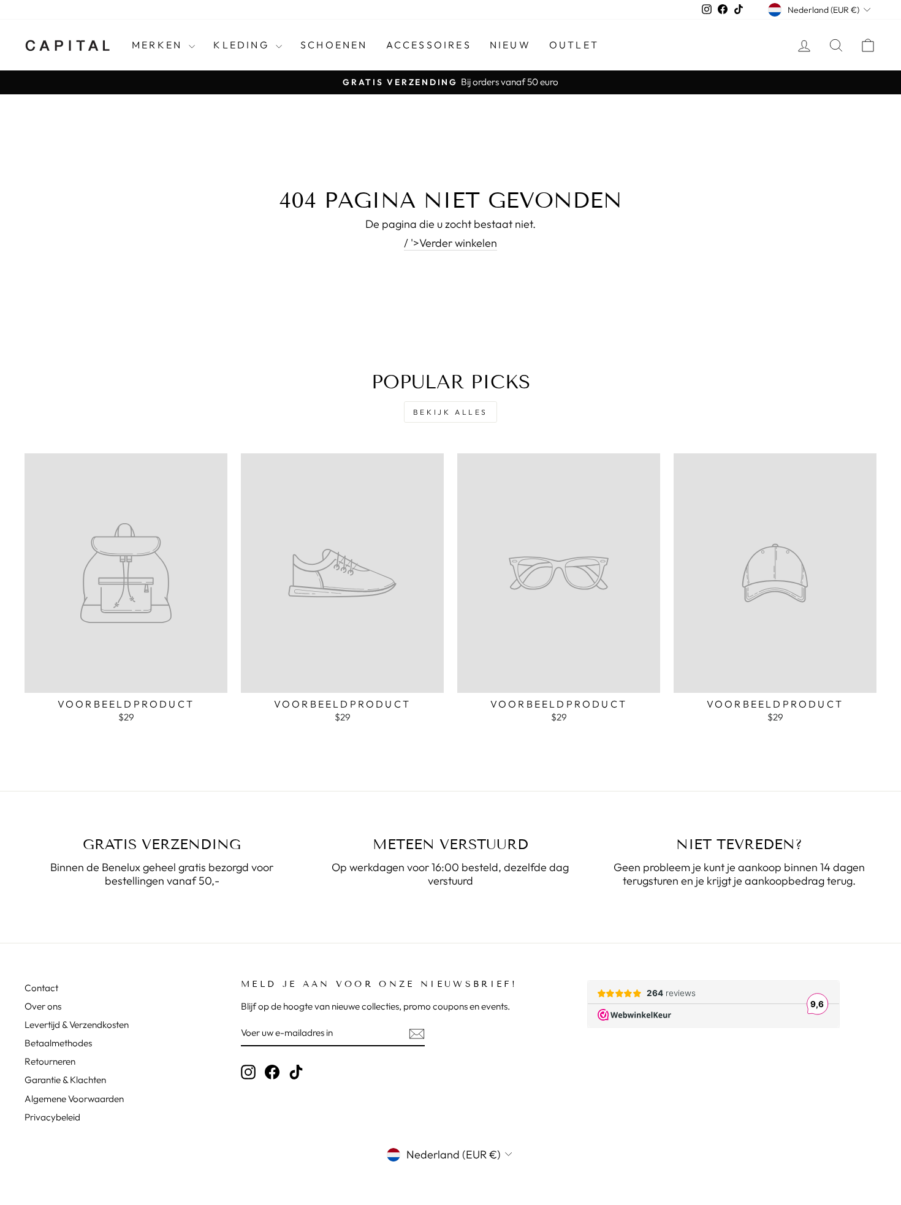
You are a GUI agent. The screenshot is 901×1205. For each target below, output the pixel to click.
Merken (159, 45)
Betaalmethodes (58, 1043)
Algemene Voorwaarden (74, 1099)
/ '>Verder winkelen (450, 243)
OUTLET (574, 45)
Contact (41, 988)
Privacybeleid (52, 1117)
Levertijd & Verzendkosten (77, 1024)
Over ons (43, 1006)
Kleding (243, 45)
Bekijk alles (450, 412)
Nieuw (510, 45)
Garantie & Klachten (65, 1080)
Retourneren (50, 1061)
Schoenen (334, 45)
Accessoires (428, 45)
